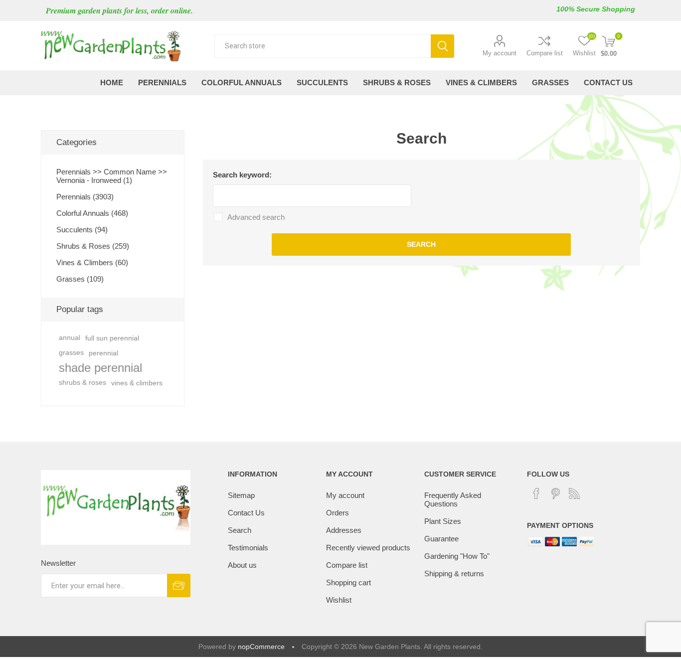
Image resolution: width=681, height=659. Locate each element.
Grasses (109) (80, 279)
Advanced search (256, 217)
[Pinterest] (555, 493)
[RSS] (574, 493)
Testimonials (248, 547)
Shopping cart (348, 582)
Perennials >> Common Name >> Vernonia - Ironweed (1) (111, 175)
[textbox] (322, 46)
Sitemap (241, 495)
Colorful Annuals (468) (92, 213)
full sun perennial (112, 338)
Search (442, 46)
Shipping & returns (454, 573)
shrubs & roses (82, 382)
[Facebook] (536, 493)
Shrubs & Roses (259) (92, 246)
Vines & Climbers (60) (92, 262)
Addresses (343, 530)
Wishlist (338, 600)
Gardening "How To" (457, 556)
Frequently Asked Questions (452, 499)
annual (69, 337)
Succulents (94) (82, 229)
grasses (71, 352)
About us (242, 565)
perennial (103, 353)
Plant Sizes (442, 521)
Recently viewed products (368, 547)
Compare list (544, 53)
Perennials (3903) (85, 196)
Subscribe (178, 585)
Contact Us (246, 512)
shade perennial (100, 367)
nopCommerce (261, 647)
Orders (337, 512)
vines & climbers (137, 383)
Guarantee (441, 538)
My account (499, 53)
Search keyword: (242, 174)
